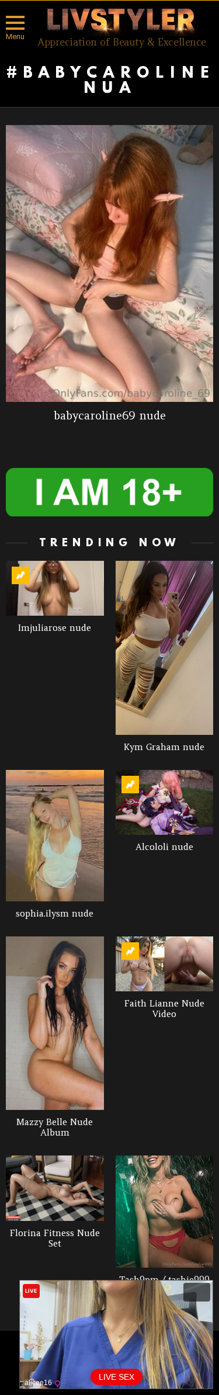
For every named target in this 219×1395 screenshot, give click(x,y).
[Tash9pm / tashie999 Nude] (165, 1211)
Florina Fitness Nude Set (55, 1238)
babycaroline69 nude (110, 415)
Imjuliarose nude (54, 627)
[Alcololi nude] (165, 802)
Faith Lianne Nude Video (164, 1008)
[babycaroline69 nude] (109, 263)
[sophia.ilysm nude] (55, 835)
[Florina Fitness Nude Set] (55, 1188)
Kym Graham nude (164, 746)
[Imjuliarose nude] (55, 588)
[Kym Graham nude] (165, 648)
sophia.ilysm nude (54, 913)
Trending (20, 575)
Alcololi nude (164, 846)
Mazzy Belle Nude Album (54, 1127)
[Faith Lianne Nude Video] (165, 963)
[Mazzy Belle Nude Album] (55, 1023)
